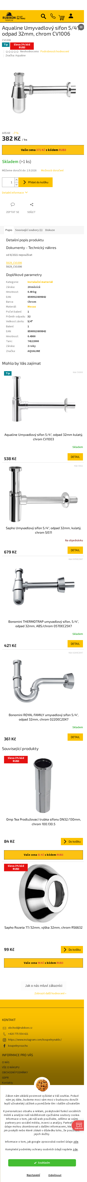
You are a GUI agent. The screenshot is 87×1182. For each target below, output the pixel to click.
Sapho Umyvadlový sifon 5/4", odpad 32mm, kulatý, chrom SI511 (43, 530)
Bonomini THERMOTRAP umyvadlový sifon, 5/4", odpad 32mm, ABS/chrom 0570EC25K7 (43, 623)
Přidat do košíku (38, 182)
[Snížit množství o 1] (16, 184)
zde (76, 1142)
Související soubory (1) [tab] (28, 230)
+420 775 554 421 (18, 1034)
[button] (43, 456)
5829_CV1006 (14, 263)
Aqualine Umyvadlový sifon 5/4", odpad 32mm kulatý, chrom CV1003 (43, 437)
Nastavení (33, 1175)
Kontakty (7, 1083)
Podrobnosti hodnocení (54, 52)
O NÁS (6, 1062)
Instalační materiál (40, 282)
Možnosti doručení (52, 171)
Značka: (15, 56)
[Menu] (81, 27)
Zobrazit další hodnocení (49, 993)
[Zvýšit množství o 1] (16, 180)
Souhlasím (44, 1163)
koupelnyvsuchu (18, 1046)
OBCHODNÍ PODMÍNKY (15, 1072)
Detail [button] (75, 456)
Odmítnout (55, 1175)
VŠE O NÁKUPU (10, 1067)
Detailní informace (13, 193)
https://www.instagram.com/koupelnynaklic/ (35, 1040)
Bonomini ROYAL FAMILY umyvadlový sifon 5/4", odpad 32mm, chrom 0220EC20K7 (44, 717)
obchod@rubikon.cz (20, 1028)
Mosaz (32, 307)
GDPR (5, 1078)
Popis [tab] (8, 230)
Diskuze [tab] (50, 230)
